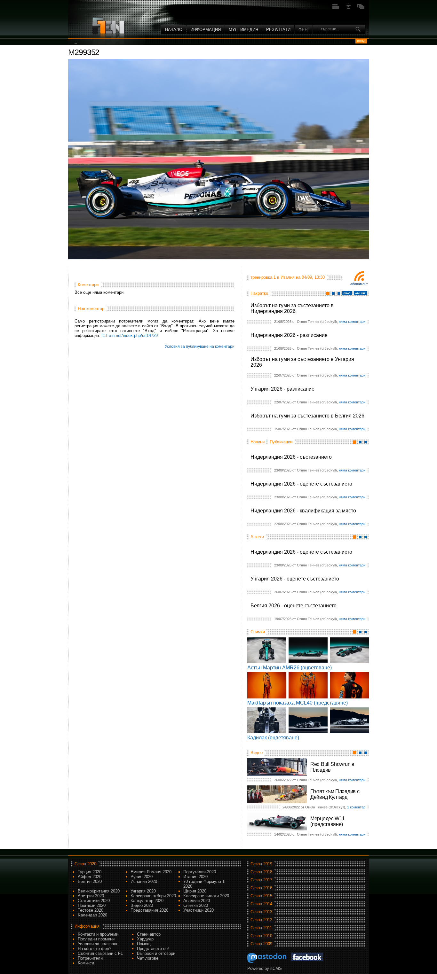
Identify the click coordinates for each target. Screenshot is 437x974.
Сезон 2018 (261, 871)
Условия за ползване (98, 943)
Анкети (257, 536)
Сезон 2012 (261, 919)
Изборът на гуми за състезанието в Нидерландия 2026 (292, 308)
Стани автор (149, 934)
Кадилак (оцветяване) (273, 737)
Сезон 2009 (261, 943)
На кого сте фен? (94, 948)
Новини (257, 442)
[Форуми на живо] (336, 8)
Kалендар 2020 (92, 915)
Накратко (259, 293)
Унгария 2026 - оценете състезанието (294, 578)
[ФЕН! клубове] (348, 8)
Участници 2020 (198, 910)
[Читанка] (361, 8)
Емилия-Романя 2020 (151, 871)
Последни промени (96, 939)
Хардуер (145, 939)
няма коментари (352, 321)
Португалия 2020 (199, 871)
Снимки (257, 631)
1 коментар (356, 807)
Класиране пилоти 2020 (206, 895)
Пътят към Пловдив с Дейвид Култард (334, 794)
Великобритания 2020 (99, 891)
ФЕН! (303, 29)
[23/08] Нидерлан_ (96, 41)
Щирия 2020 (194, 891)
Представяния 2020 (149, 910)
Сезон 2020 (85, 863)
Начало (173, 29)
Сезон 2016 (261, 887)
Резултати (278, 29)
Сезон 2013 (261, 911)
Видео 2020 (142, 905)
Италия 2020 (195, 876)
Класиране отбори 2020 (153, 895)
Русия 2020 (142, 876)
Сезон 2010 (261, 935)
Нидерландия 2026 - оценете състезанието (301, 484)
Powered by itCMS (264, 968)
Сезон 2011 (261, 927)
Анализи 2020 (196, 900)
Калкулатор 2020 (147, 900)
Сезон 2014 (261, 903)
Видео (256, 752)
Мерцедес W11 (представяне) (327, 821)
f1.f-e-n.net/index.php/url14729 (129, 335)
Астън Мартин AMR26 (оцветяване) (289, 667)
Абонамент (359, 284)
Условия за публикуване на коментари (199, 346)
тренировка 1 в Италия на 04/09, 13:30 (287, 277)
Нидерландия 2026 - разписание (289, 335)
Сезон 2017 (261, 879)
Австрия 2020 (91, 895)
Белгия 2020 (90, 881)
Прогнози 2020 (92, 905)
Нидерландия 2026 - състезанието (291, 457)
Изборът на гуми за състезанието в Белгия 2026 (307, 415)
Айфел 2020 (89, 876)
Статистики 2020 (94, 900)
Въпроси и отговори (156, 953)
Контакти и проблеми (98, 934)
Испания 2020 (144, 881)
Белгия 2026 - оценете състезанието (293, 605)
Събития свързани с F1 (100, 953)
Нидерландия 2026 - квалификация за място (303, 510)
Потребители (90, 958)
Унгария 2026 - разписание (282, 389)
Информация (205, 29)
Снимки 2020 (195, 905)
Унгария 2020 (143, 891)
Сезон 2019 (261, 863)
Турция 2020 (89, 871)
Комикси (86, 963)
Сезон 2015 (261, 895)
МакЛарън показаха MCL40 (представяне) (297, 702)
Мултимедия (243, 29)
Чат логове (147, 958)
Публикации (281, 442)
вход (361, 41)
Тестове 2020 (90, 910)
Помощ (144, 943)
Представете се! (153, 948)
